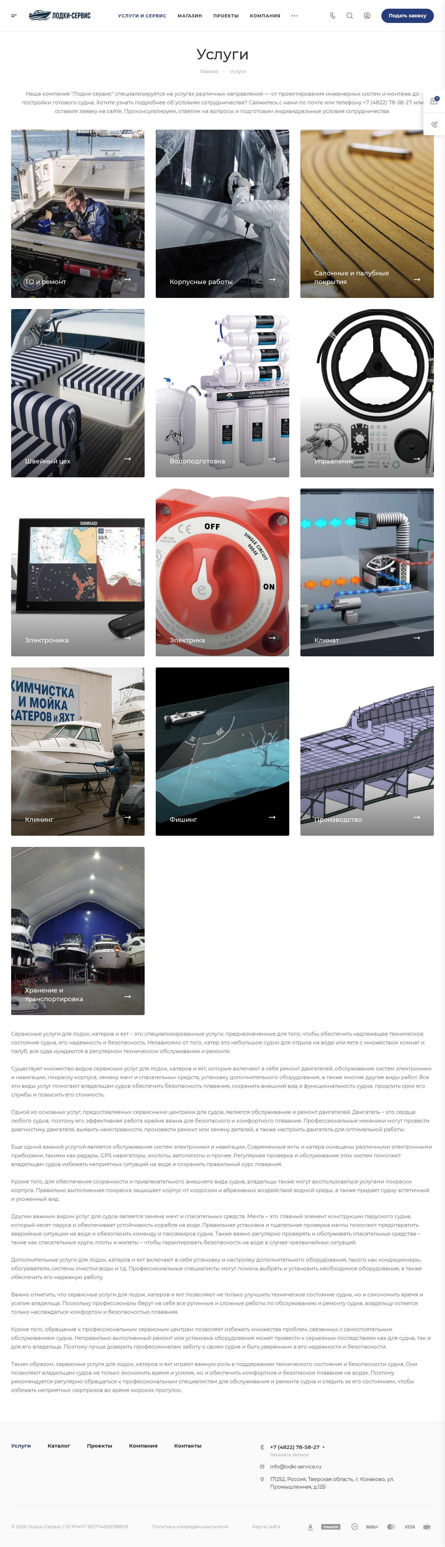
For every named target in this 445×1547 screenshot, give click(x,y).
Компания (143, 1445)
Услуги (21, 1445)
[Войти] (367, 16)
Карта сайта (266, 1526)
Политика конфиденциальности (190, 1526)
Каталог (59, 1445)
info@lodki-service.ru (295, 1467)
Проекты (99, 1445)
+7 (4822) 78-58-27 (294, 1447)
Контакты (188, 1445)
